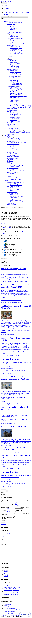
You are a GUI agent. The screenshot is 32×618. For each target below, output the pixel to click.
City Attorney (10, 159)
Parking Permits (14, 103)
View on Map (4, 547)
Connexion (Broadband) (13, 69)
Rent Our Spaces (11, 24)
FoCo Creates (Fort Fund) (16, 53)
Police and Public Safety (13, 86)
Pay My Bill (13, 60)
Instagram (6, 571)
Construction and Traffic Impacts (18, 79)
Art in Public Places (15, 52)
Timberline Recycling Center (17, 73)
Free (3, 520)
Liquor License (13, 197)
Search (2, 207)
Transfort (12, 77)
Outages (12, 65)
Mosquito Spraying (14, 97)
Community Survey (15, 166)
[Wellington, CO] (19, 512)
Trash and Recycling (12, 70)
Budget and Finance (12, 172)
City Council (10, 137)
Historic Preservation (15, 121)
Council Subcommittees (16, 139)
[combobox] (14, 17)
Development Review (12, 110)
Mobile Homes (13, 115)
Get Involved (10, 162)
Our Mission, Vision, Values (11, 594)
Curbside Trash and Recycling (17, 74)
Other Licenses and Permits (16, 202)
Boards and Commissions (13, 156)
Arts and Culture (11, 45)
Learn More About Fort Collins (11, 592)
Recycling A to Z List (15, 72)
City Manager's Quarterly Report (18, 142)
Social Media (11, 615)
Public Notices (13, 146)
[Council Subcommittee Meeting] (8, 516)
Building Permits (14, 194)
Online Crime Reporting (16, 89)
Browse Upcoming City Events (11, 590)
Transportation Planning (16, 84)
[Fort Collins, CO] (19, 509)
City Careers (10, 161)
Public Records (13, 145)
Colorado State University (10, 608)
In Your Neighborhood (15, 114)
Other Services (10, 134)
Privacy (16, 613)
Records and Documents (13, 144)
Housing (9, 111)
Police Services (13, 90)
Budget (12, 173)
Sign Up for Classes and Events (14, 22)
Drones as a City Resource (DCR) (18, 96)
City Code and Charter (12, 158)
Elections (9, 151)
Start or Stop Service (15, 63)
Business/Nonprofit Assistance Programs (20, 132)
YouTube (6, 574)
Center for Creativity (15, 46)
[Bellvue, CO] (19, 513)
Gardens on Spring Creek (16, 48)
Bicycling (12, 31)
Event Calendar (10, 55)
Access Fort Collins (15, 178)
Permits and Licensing (12, 128)
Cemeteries (9, 127)
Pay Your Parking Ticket (16, 100)
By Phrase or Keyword (6, 501)
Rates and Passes (14, 36)
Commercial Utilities (15, 67)
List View (3, 223)
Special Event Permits (15, 200)
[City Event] (8, 518)
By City (13, 513)
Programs (12, 29)
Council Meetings (14, 138)
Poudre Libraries (8, 607)
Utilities (9, 59)
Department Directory (15, 179)
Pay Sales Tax (10, 203)
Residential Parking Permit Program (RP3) (20, 106)
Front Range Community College (12, 609)
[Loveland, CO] (19, 510)
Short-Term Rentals (14, 118)
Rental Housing (14, 113)
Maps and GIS (13, 149)
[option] (17, 13)
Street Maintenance (14, 80)
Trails (11, 42)
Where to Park (13, 101)
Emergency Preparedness (16, 93)
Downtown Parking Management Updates (20, 107)
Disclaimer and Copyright (7, 613)
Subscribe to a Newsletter (10, 585)
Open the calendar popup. (17, 504)
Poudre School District (9, 611)
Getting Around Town (15, 82)
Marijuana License (14, 199)
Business (6, 180)
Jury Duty (12, 155)
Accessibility (4, 615)
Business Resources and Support (15, 182)
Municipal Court (11, 152)
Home (2, 209)
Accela (11, 190)
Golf (8, 34)
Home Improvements (12, 108)
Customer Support (14, 62)
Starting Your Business (15, 183)
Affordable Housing (15, 117)
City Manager (10, 141)
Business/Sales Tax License (16, 196)
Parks (11, 39)
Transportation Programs (16, 83)
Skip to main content (6, 1)
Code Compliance (11, 124)
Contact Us (9, 176)
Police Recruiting (14, 91)
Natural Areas (13, 41)
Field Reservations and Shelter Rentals (19, 43)
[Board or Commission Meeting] (8, 517)
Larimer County (8, 604)
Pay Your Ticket (14, 154)
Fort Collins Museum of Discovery (18, 50)
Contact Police (13, 87)
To (25, 507)
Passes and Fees (14, 28)
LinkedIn (6, 576)
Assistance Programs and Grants (15, 130)
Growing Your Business (16, 185)
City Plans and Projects (12, 168)
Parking (9, 98)
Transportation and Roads (13, 76)
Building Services (14, 187)
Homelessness (13, 120)
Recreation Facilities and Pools (14, 32)
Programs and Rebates (15, 66)
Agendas (12, 148)
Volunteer (12, 163)
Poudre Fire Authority (15, 94)
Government (7, 135)
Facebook (6, 570)
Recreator (12, 26)
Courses (12, 35)
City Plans (12, 169)
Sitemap (17, 615)
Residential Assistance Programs (18, 131)
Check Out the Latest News (10, 588)
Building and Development (13, 186)
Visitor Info (9, 56)
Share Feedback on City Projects (12, 587)
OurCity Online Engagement (17, 165)
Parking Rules (13, 104)
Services (6, 58)
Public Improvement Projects (17, 170)
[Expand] (9, 21)
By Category (26, 513)
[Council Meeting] (8, 514)
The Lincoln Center (15, 49)
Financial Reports (14, 175)
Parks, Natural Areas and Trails (14, 38)
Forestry (9, 125)
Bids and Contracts (11, 204)
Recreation (9, 25)
